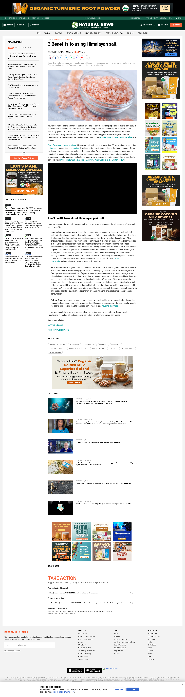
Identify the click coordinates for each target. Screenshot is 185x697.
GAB (149, 656)
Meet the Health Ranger (86, 636)
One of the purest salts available (62, 145)
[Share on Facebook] (55, 57)
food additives (86, 63)
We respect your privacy (12, 651)
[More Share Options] (87, 57)
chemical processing (60, 63)
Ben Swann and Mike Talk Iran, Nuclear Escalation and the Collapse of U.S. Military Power (14, 259)
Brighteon (13, 18)
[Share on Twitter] (61, 57)
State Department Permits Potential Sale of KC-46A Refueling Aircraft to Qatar (22, 66)
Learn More (119, 689)
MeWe (150, 654)
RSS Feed (117, 654)
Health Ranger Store (121, 639)
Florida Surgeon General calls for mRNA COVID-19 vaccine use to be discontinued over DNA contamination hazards (101, 402)
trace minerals (97, 65)
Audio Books (46, 18)
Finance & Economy (93, 33)
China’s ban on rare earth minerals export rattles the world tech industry (103, 483)
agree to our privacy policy (62, 692)
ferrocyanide (74, 63)
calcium (76, 148)
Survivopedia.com (55, 325)
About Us (163, 18)
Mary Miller (66, 52)
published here (76, 681)
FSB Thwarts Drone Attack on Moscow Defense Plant (23, 86)
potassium (52, 148)
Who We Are (82, 633)
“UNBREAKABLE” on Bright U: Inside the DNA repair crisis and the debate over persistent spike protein (22, 127)
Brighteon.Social (154, 636)
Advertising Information (86, 651)
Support (80, 642)
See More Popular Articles (24, 158)
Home (4, 18)
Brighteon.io (152, 633)
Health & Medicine (73, 33)
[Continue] (52, 645)
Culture (58, 33)
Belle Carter (88, 419)
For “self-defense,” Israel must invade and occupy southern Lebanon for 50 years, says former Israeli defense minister (106, 464)
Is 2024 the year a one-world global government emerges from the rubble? (103, 504)
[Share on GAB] (71, 57)
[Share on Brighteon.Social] (50, 57)
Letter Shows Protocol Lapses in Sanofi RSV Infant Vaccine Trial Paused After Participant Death (23, 106)
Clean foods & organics (63, 39)
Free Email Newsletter (86, 639)
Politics (47, 33)
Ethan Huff (88, 440)
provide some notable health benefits (115, 137)
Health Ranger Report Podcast (124, 642)
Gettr (150, 648)
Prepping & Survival (114, 33)
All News (117, 636)
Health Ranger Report (14, 200)
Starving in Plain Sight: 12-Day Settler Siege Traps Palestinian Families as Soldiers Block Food (22, 77)
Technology (143, 33)
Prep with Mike (24, 18)
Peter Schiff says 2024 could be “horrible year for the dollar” (98, 442)
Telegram (151, 639)
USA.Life (151, 659)
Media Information (84, 648)
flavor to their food (110, 306)
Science (130, 33)
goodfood (96, 63)
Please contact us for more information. (62, 613)
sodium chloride (61, 65)
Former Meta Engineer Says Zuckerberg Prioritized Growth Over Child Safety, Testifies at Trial (23, 137)
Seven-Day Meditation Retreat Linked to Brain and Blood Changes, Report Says (22, 56)
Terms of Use (83, 659)
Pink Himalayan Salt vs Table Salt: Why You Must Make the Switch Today (92, 160)
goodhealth (105, 63)
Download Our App (151, 18)
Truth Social (152, 645)
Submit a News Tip (84, 654)
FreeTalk (151, 651)
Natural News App (120, 645)
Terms (63, 677)
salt (53, 65)
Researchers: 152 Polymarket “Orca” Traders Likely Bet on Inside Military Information (22, 148)
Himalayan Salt (74, 348)
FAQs (170, 18)
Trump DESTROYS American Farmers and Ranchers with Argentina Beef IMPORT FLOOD (33, 225)
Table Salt (73, 65)
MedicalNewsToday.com (58, 330)
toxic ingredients (83, 65)
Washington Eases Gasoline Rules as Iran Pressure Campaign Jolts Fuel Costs (22, 116)
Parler (150, 642)
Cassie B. (88, 399)
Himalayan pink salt (118, 63)
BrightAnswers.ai (136, 18)
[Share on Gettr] (82, 57)
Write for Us (82, 645)
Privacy (57, 677)
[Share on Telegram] (66, 57)
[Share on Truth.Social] (77, 57)
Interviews (35, 18)
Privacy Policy (83, 656)
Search (180, 18)
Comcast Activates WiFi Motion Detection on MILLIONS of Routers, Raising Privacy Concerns (22, 95)
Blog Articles (118, 651)
